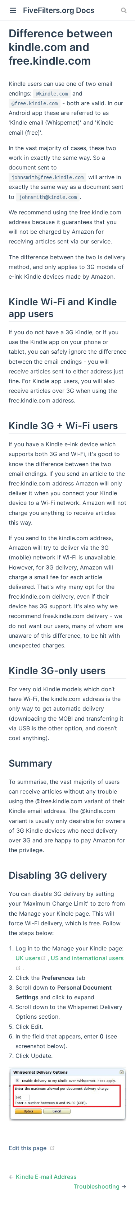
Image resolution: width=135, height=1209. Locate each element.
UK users (31, 958)
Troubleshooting (97, 1186)
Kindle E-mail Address (46, 1176)
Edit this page (27, 1148)
